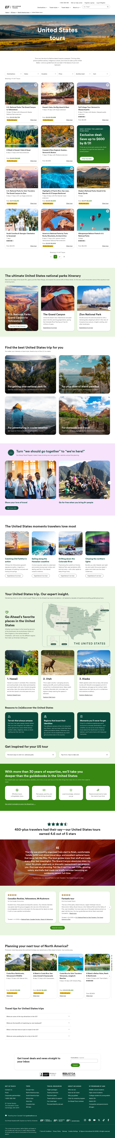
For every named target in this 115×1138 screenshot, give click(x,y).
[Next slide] (109, 308)
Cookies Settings (73, 1131)
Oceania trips (30, 1104)
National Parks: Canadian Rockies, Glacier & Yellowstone (37, 919)
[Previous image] (32, 103)
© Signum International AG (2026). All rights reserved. (94, 1131)
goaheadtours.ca (31, 1116)
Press (7, 1093)
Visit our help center (76, 3)
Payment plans (52, 1095)
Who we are (72, 1090)
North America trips (32, 1093)
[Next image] (36, 103)
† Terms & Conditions (45, 1131)
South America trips (32, 1095)
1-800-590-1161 (10, 1098)
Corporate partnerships (12, 1095)
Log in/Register (100, 3)
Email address (77, 1058)
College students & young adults (99, 1095)
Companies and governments (98, 1104)
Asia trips (29, 1101)
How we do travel (73, 1093)
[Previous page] (51, 256)
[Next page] (64, 256)
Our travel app (52, 1101)
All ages (91, 1107)
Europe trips (30, 1090)
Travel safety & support (54, 1098)
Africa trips (29, 1098)
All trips (28, 1107)
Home (7, 12)
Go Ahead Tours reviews (76, 1101)
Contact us (8, 1090)
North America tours (23, 12)
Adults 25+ (92, 1098)
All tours (13, 12)
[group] (21, 308)
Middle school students (96, 1090)
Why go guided (73, 1095)
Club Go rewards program (76, 1098)
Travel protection (52, 1093)
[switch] (35, 84)
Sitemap (64, 1131)
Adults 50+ (92, 1101)
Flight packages (52, 1090)
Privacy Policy (57, 1131)
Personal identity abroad (55, 1104)
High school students (96, 1093)
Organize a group (89, 3)
